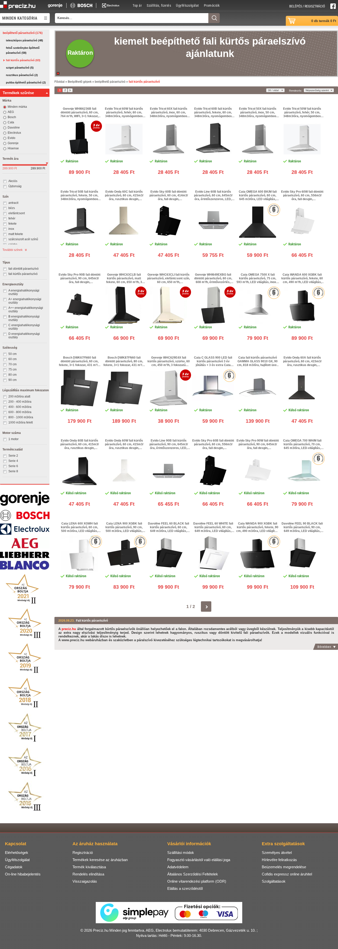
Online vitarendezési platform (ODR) (196, 881)
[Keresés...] (214, 18)
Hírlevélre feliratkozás (279, 860)
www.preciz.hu (73, 640)
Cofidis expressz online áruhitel (287, 874)
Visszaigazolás (84, 881)
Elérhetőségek (16, 852)
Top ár (137, 5)
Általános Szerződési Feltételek (192, 874)
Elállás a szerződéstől (185, 888)
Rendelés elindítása (88, 874)
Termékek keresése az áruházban (100, 860)
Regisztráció (82, 852)
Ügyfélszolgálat (187, 5)
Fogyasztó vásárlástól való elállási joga (198, 860)
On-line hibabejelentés (23, 874)
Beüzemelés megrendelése (284, 867)
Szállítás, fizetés (159, 5)
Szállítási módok (180, 852)
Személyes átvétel (277, 852)
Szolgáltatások (274, 881)
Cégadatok (14, 867)
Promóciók (212, 5)
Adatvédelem (178, 867)
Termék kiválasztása (89, 867)
